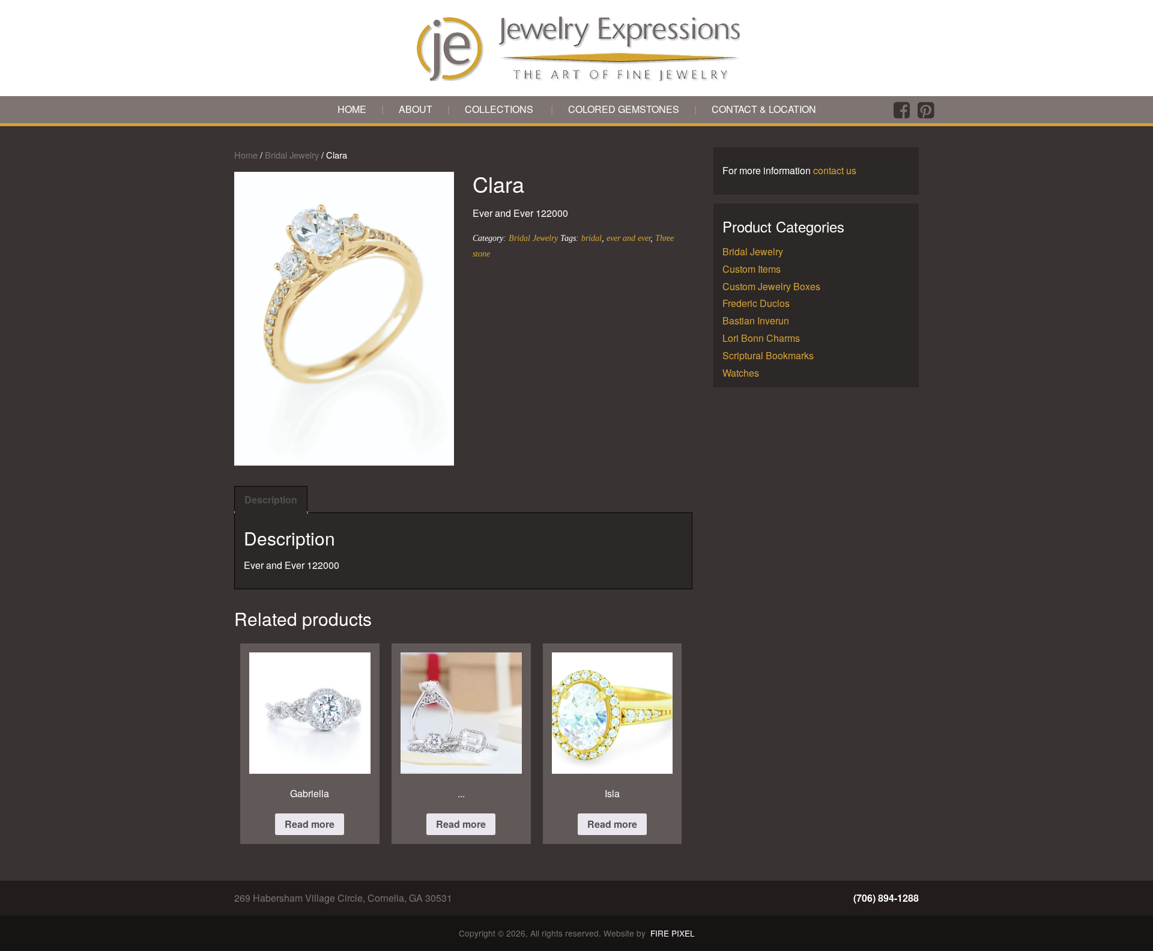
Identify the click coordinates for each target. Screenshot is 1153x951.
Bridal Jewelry (292, 154)
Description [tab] (270, 499)
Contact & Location (764, 109)
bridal (591, 238)
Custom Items (751, 269)
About (415, 109)
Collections (499, 109)
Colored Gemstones (623, 109)
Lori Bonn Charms (761, 338)
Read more (309, 824)
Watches (740, 373)
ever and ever (628, 238)
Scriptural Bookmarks (768, 355)
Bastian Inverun (755, 320)
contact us (834, 170)
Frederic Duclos (756, 303)
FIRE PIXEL (672, 933)
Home (351, 109)
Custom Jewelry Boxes (771, 286)
